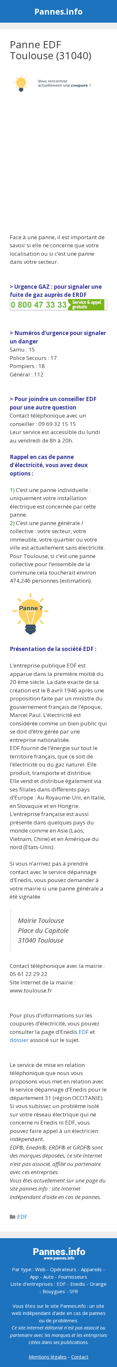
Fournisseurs (72, 1276)
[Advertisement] (58, 166)
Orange (98, 1284)
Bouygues (54, 1291)
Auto (48, 1276)
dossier (19, 1040)
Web (40, 1269)
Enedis (77, 1284)
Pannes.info (58, 11)
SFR (74, 1291)
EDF (84, 1032)
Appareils (91, 1269)
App (34, 1276)
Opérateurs (63, 1269)
